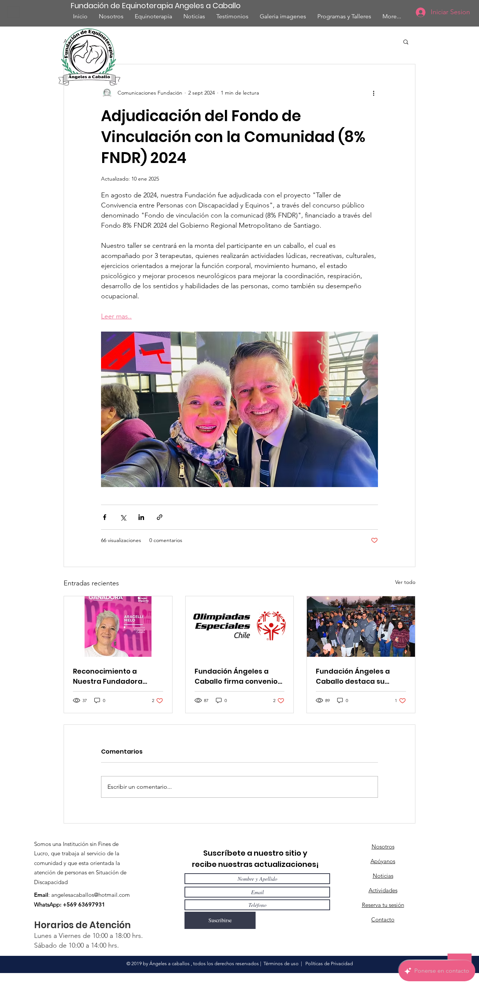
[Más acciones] (373, 92)
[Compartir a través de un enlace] (159, 517)
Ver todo (405, 582)
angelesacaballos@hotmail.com (90, 894)
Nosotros (383, 846)
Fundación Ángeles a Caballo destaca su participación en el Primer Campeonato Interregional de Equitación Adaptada (353, 676)
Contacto (382, 919)
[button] (405, 41)
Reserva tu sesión (383, 904)
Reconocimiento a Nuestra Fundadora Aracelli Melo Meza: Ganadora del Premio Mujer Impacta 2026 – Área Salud (111, 676)
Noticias (383, 875)
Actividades (383, 890)
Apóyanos (382, 861)
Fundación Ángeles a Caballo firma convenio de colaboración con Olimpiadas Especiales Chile (236, 676)
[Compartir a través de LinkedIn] (141, 517)
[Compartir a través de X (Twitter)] (122, 517)
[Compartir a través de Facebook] (104, 517)
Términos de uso (281, 963)
